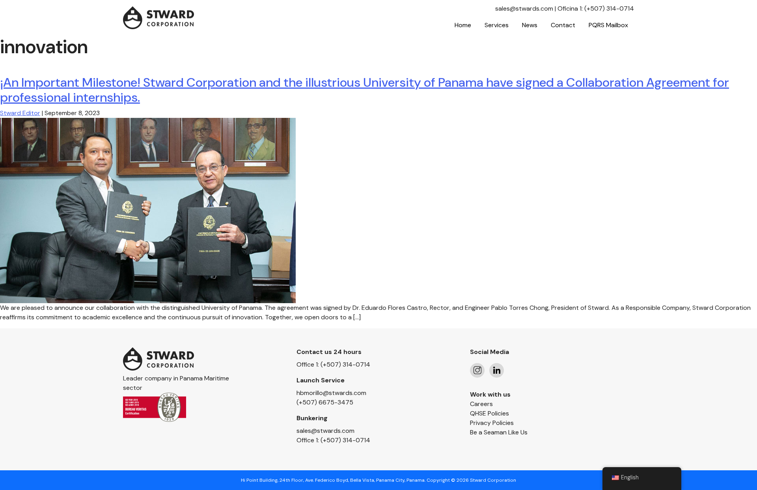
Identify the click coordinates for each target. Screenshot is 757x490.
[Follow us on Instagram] (477, 370)
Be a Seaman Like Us (499, 432)
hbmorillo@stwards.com (331, 393)
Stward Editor (20, 113)
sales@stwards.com (524, 8)
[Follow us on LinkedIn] (496, 370)
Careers (481, 404)
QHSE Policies (489, 413)
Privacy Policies (492, 423)
